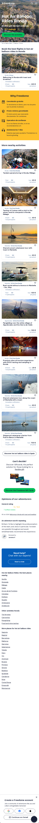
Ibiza (3, 679)
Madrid (4, 635)
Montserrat (6, 688)
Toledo (4, 650)
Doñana (4, 597)
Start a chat (19, 562)
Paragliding (6, 620)
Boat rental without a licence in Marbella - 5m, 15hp (19, 286)
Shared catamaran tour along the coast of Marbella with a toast (19, 399)
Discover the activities (13, 35)
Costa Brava (6, 682)
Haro (3, 653)
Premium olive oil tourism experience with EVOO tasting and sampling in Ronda (18, 362)
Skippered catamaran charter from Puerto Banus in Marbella (17, 436)
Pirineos (5, 665)
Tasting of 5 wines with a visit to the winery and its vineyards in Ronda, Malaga (17, 212)
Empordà (5, 685)
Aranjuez (5, 659)
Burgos (4, 662)
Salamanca (6, 647)
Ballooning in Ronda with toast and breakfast (17, 78)
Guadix (4, 600)
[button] (34, 819)
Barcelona (5, 638)
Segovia (5, 632)
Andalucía (5, 606)
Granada (5, 582)
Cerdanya (5, 676)
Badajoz (5, 671)
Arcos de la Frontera (9, 591)
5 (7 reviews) (10, 29)
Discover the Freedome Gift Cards (20, 490)
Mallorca (5, 641)
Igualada (5, 673)
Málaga (4, 585)
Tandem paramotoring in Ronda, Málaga (19, 173)
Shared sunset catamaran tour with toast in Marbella (17, 249)
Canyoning (6, 617)
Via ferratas (6, 614)
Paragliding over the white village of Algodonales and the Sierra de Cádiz (17, 324)
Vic (3, 656)
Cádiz (4, 588)
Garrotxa (5, 644)
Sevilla (4, 579)
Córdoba (5, 594)
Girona (4, 668)
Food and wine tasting (10, 623)
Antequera (6, 603)
